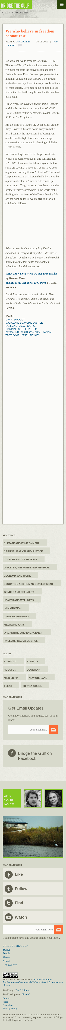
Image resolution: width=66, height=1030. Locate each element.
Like (19, 874)
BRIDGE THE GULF (15, 945)
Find (19, 903)
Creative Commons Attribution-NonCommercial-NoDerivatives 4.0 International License (33, 982)
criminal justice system (21, 329)
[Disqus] (33, 380)
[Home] (26, 4)
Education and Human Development (28, 584)
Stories (6, 949)
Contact (6, 998)
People (6, 953)
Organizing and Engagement (24, 632)
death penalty (30, 335)
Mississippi (11, 678)
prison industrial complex (22, 332)
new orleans (38, 678)
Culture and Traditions (20, 559)
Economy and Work (17, 575)
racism (47, 332)
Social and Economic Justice (24, 323)
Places (6, 957)
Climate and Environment (21, 543)
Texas (8, 686)
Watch (21, 917)
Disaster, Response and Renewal (27, 567)
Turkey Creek (32, 686)
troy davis (12, 335)
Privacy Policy (10, 1008)
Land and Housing (16, 616)
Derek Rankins (23, 41)
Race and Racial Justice (20, 326)
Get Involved (10, 964)
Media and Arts (14, 624)
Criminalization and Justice (23, 551)
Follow (21, 888)
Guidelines (8, 1005)
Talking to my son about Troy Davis (25, 282)
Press (5, 1001)
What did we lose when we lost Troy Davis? (31, 273)
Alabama (10, 661)
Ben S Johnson (22, 990)
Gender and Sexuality (19, 592)
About (6, 961)
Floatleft (26, 994)
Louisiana (33, 669)
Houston (10, 669)
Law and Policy (15, 319)
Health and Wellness (19, 600)
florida (32, 661)
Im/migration (12, 608)
